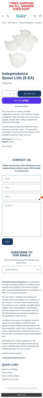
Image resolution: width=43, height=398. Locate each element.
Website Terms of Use (10, 379)
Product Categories (26, 23)
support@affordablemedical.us (13, 357)
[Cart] (40, 16)
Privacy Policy (7, 372)
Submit (7, 242)
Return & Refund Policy (10, 376)
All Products (12, 23)
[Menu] (2, 16)
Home (4, 23)
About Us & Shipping (9, 369)
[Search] (8, 16)
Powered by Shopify (30, 388)
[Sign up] (37, 269)
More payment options (21, 106)
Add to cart (31, 94)
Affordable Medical (17, 388)
